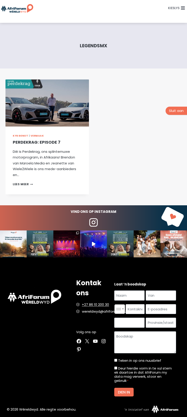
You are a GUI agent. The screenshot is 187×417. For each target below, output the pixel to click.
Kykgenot (20, 135)
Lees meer (23, 184)
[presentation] (47, 103)
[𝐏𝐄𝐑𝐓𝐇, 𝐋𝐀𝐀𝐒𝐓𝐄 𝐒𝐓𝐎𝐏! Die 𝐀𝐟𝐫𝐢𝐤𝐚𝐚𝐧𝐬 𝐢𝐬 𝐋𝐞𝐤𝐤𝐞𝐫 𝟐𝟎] (40, 243)
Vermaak (37, 135)
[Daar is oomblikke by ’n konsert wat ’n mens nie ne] (93, 243)
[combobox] (119, 309)
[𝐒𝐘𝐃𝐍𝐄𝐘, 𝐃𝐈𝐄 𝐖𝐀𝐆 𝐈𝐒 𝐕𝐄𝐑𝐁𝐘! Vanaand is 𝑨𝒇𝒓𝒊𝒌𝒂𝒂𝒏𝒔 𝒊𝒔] (120, 243)
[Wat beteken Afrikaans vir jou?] (13, 243)
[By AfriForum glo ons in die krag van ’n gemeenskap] (173, 243)
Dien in (124, 392)
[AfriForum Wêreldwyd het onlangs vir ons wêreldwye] (147, 243)
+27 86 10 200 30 (95, 304)
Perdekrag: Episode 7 (36, 142)
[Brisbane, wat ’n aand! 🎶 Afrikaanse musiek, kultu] (66, 243)
